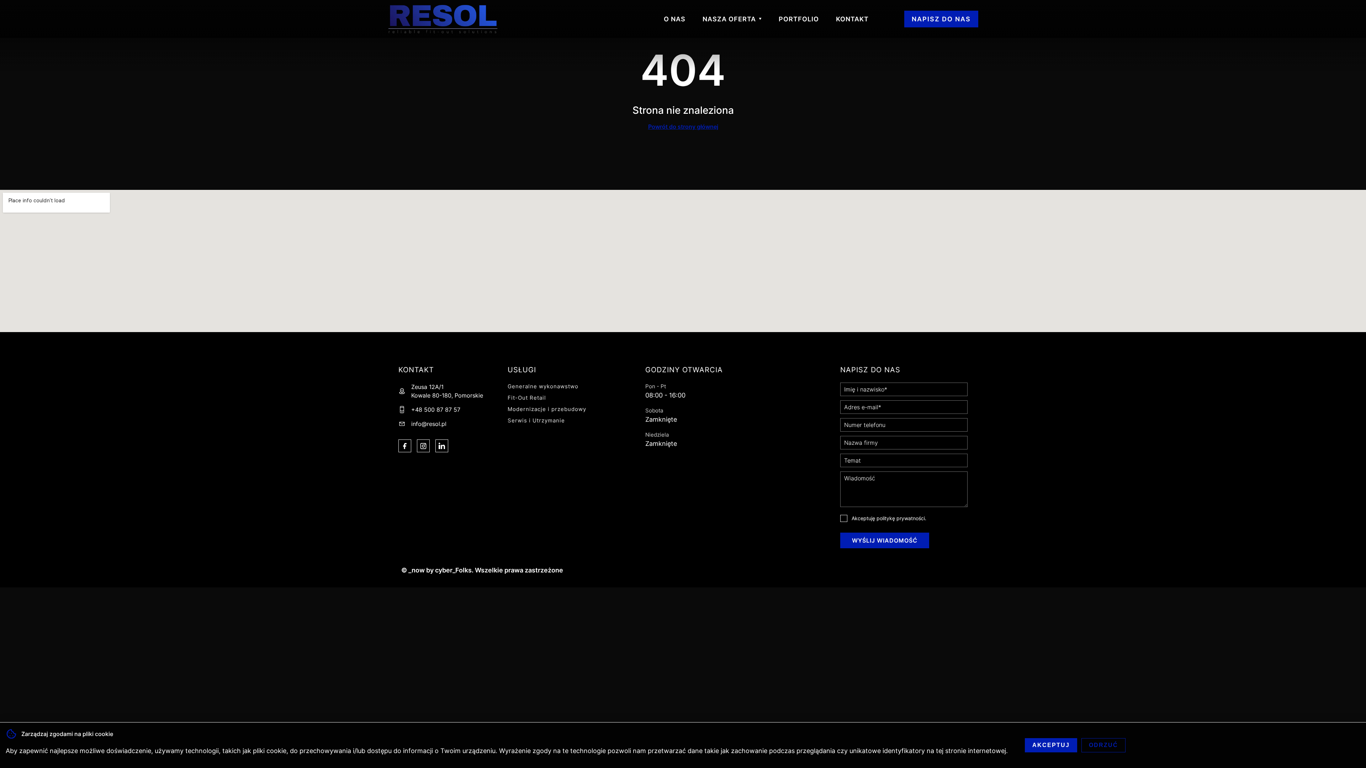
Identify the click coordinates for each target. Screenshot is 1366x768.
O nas (674, 19)
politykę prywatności (901, 518)
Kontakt (852, 19)
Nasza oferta (729, 19)
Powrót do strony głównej (683, 126)
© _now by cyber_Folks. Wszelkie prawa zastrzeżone (480, 570)
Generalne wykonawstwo (543, 386)
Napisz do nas (941, 19)
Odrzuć (1103, 745)
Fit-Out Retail (527, 397)
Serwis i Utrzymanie (536, 420)
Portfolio (799, 19)
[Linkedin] (441, 445)
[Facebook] (404, 445)
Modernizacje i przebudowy (547, 409)
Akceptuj (1051, 745)
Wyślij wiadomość (884, 540)
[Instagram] (423, 445)
